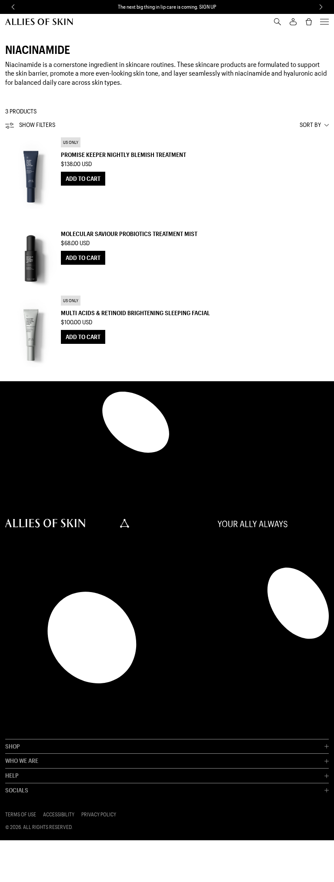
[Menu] (324, 21)
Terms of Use (20, 814)
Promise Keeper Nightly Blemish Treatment (123, 154)
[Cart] (308, 21)
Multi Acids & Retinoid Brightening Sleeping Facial (135, 312)
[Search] (277, 21)
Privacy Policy (98, 814)
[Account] (293, 21)
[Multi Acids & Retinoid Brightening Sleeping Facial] (31, 331)
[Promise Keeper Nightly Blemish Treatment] (31, 173)
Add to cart (83, 178)
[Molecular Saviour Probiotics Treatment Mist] (31, 252)
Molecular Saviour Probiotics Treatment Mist (129, 233)
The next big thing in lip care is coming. (167, 6)
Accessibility (58, 814)
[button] (13, 7)
